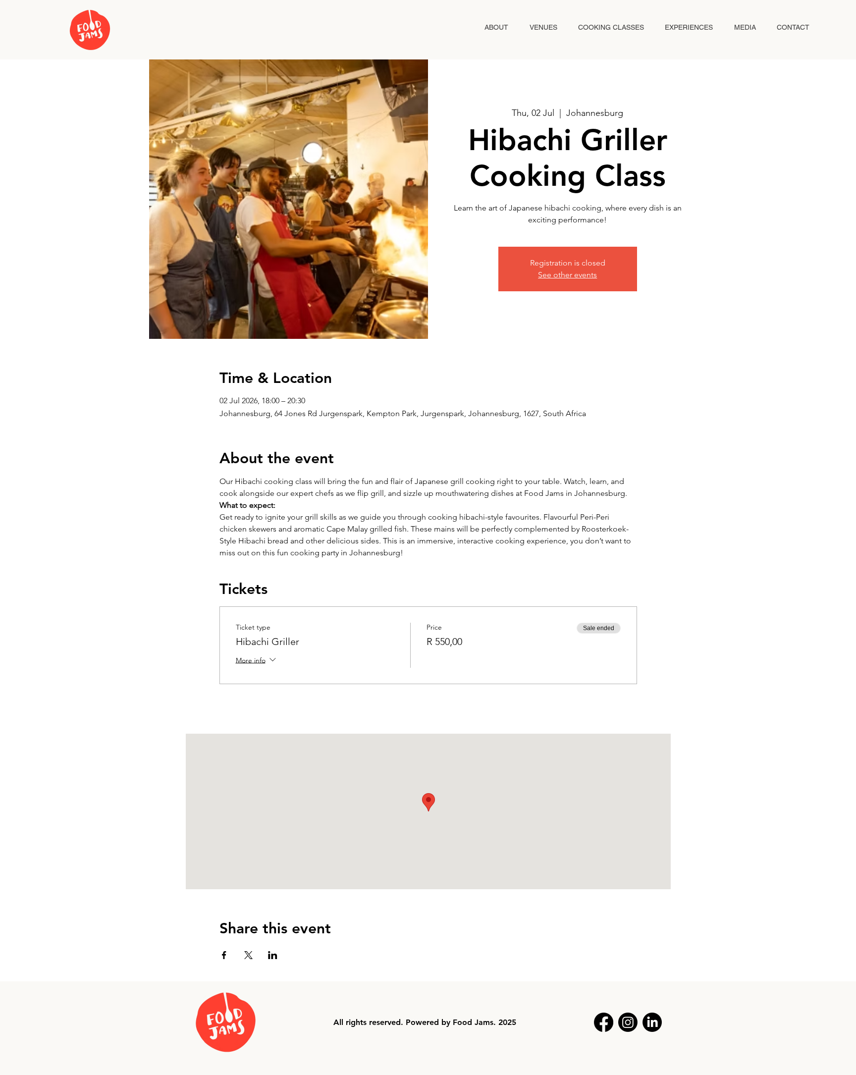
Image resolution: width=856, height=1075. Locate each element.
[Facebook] (603, 1022)
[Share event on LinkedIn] (272, 955)
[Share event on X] (248, 955)
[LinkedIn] (652, 1022)
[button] (688, 28)
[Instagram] (628, 1022)
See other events (567, 274)
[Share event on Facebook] (224, 955)
